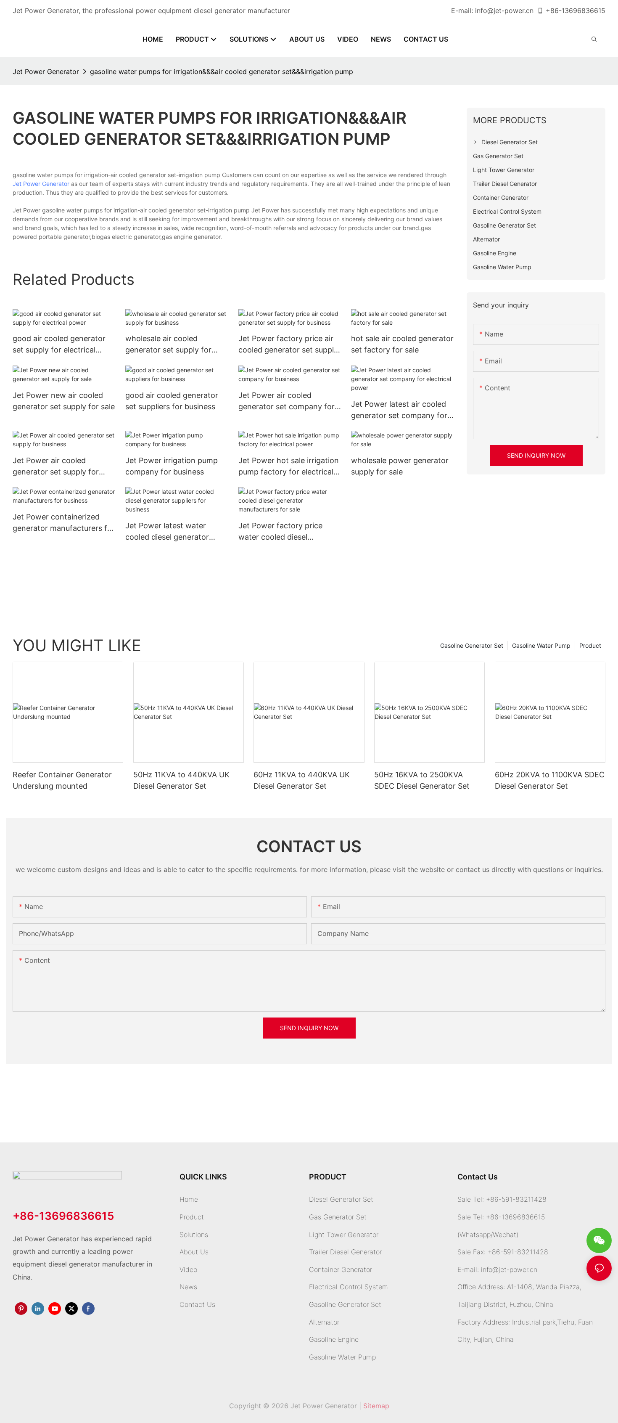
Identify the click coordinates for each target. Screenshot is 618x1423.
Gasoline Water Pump (541, 645)
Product (590, 645)
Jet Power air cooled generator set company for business (286, 401)
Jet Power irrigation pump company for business (171, 466)
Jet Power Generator (46, 71)
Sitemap (376, 1406)
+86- (554, 10)
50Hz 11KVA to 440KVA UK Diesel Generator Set (181, 780)
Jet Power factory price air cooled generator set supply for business (288, 344)
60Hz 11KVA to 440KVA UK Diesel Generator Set (302, 780)
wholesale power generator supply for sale (400, 466)
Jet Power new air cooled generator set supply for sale (64, 401)
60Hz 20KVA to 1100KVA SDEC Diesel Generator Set (550, 780)
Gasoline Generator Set (471, 645)
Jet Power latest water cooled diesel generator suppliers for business (167, 532)
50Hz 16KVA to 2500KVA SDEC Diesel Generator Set (422, 780)
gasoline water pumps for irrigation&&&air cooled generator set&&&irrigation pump (221, 71)
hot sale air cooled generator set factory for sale (402, 344)
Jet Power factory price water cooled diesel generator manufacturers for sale (289, 532)
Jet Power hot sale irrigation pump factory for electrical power (288, 466)
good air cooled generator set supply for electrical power (59, 344)
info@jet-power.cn (504, 10)
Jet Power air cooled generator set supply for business (56, 466)
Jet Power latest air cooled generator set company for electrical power (399, 410)
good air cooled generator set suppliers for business (171, 401)
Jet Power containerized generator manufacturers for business (64, 523)
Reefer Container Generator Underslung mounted (62, 780)
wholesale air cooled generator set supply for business (168, 344)
